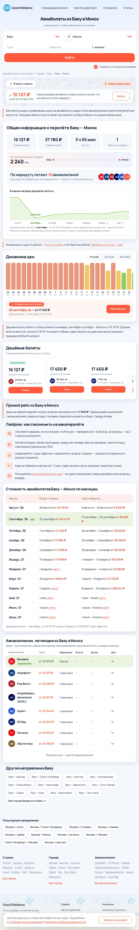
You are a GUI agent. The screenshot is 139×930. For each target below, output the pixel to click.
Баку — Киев (37, 792)
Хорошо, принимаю (115, 919)
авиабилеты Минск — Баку (107, 244)
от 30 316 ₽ (118, 550)
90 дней (109, 256)
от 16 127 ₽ (63, 519)
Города (40, 73)
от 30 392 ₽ (118, 540)
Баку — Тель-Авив (89, 792)
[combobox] (36, 36)
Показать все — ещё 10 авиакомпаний (69, 755)
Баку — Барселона (75, 784)
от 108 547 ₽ (116, 588)
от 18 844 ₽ (59, 579)
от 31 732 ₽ (111, 579)
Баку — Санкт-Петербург (46, 776)
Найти (121, 96)
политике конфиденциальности (65, 922)
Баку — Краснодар (48, 784)
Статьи (128, 8)
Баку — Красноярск (61, 792)
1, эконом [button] (98, 47)
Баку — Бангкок (74, 776)
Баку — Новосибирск (20, 784)
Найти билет (118, 309)
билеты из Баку (54, 244)
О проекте (110, 8)
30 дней (94, 256)
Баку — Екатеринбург (102, 776)
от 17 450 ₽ (59, 531)
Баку (49, 73)
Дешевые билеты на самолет (18, 73)
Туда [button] (10, 47)
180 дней (125, 256)
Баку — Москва (16, 776)
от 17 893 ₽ (59, 559)
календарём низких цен (47, 474)
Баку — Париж (16, 792)
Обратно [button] (55, 47)
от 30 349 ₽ (115, 559)
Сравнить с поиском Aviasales (118, 67)
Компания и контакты (114, 909)
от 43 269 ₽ (117, 569)
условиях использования (25, 922)
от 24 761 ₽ (61, 507)
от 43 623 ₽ (117, 507)
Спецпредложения (55, 8)
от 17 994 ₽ (58, 540)
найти (56, 569)
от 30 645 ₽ (117, 531)
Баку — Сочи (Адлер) (103, 784)
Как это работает (85, 8)
